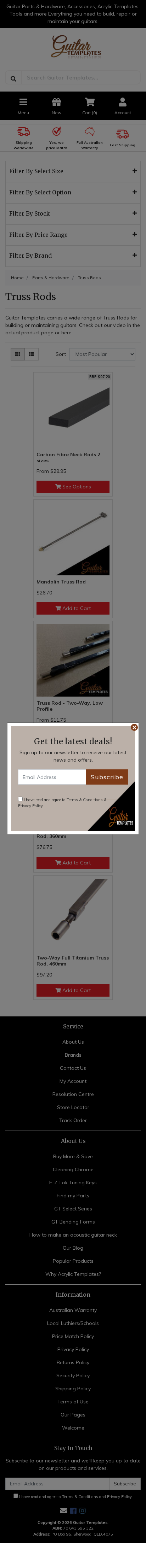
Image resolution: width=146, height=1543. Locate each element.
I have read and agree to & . (62, 802)
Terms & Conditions (85, 799)
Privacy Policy (30, 805)
